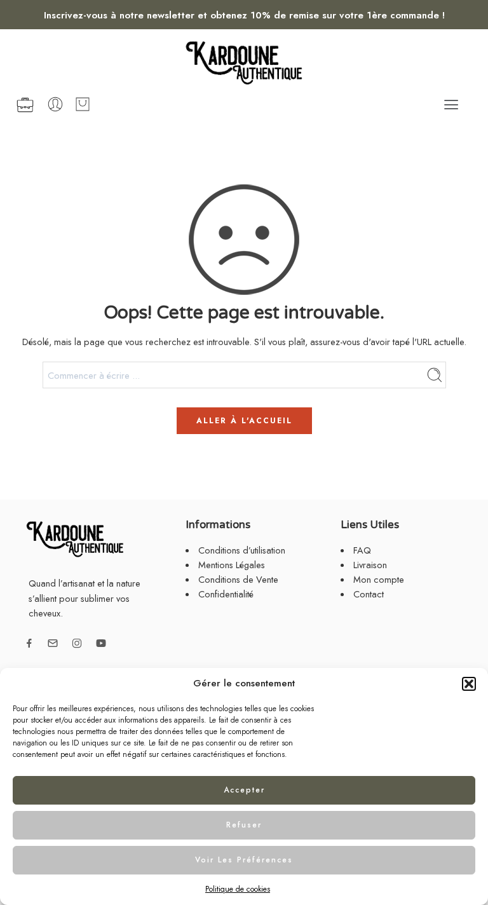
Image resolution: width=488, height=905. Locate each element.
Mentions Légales (231, 564)
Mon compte (378, 579)
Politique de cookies (237, 889)
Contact (368, 594)
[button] (469, 683)
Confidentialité (226, 594)
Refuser (244, 825)
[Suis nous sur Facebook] (29, 643)
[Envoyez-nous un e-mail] (52, 643)
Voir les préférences (244, 860)
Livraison (370, 564)
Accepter (244, 790)
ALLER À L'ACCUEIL (244, 420)
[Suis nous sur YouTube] (101, 643)
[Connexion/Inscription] (55, 104)
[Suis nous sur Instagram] (77, 643)
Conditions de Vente (238, 579)
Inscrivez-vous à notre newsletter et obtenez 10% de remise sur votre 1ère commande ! (244, 15)
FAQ (362, 550)
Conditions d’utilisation (241, 550)
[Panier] (83, 104)
